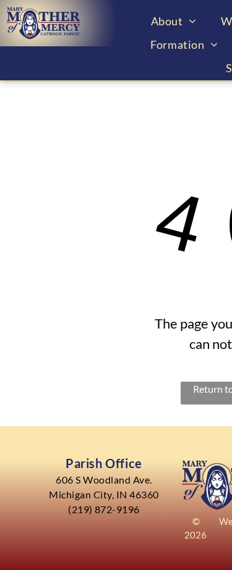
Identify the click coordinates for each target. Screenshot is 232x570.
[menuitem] (173, 21)
